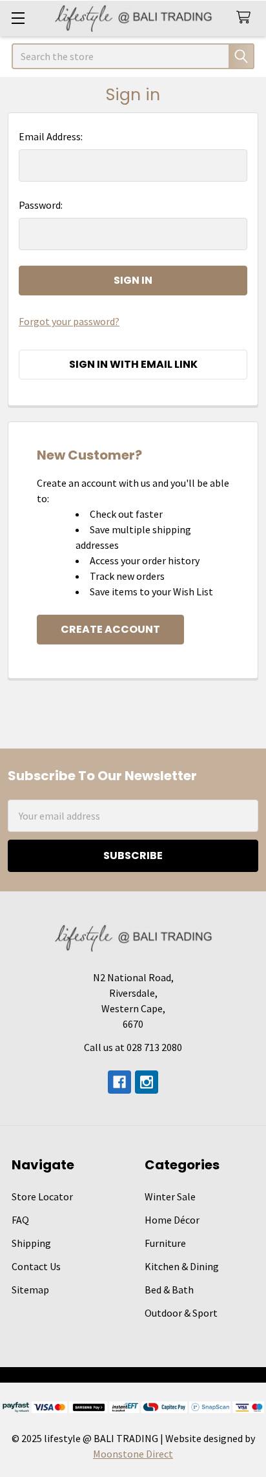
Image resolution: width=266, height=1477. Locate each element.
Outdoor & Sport (181, 1312)
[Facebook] (119, 1082)
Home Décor (172, 1219)
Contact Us (36, 1266)
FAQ (20, 1219)
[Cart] (246, 17)
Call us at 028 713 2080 (133, 1047)
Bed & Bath (169, 1289)
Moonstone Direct (133, 1453)
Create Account (110, 629)
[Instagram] (146, 1082)
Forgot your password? (69, 321)
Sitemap (30, 1289)
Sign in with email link (133, 364)
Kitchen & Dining (182, 1266)
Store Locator (42, 1196)
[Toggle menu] (18, 18)
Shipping (31, 1243)
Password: (41, 204)
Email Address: (51, 136)
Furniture (165, 1243)
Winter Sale (170, 1196)
